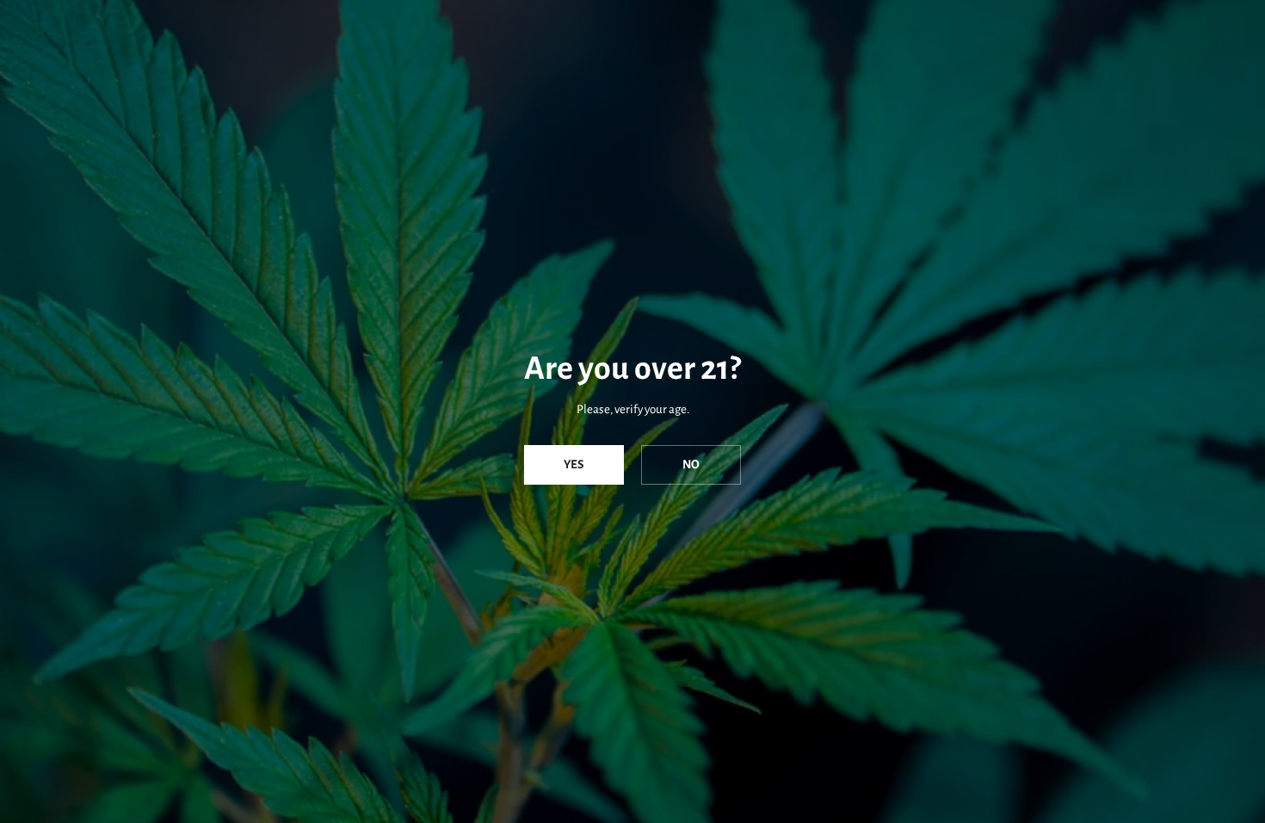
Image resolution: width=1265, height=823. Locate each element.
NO (691, 464)
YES (573, 464)
